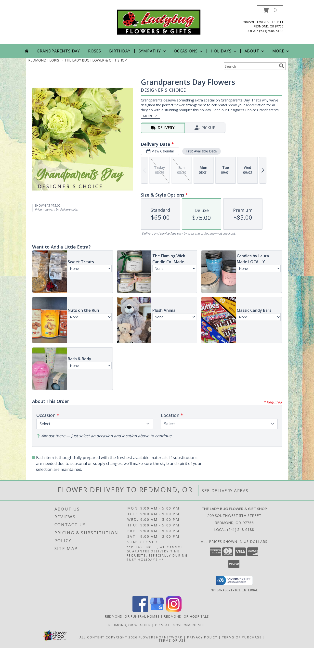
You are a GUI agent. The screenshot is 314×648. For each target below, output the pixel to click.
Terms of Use (172, 640)
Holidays (221, 51)
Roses (94, 51)
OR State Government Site (180, 625)
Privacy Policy (202, 637)
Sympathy (150, 51)
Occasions (186, 51)
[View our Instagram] (174, 610)
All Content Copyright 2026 (108, 637)
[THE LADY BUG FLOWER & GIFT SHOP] (159, 21)
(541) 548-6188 (271, 30)
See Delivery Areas (225, 490)
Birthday (119, 51)
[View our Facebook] (140, 610)
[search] (282, 66)
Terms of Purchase (242, 637)
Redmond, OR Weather (129, 625)
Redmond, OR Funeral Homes (132, 616)
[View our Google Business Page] (157, 610)
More (278, 51)
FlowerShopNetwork (161, 637)
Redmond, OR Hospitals (186, 616)
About (252, 51)
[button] (270, 10)
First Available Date (201, 151)
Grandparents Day (58, 51)
